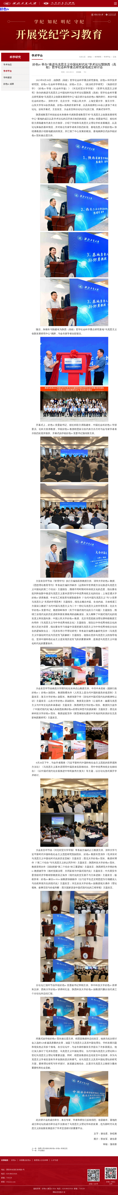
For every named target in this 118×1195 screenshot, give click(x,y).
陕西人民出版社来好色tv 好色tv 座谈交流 (52, 1148)
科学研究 (98, 57)
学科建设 (7, 77)
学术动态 (7, 64)
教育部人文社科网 (41, 1160)
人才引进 (54, 1160)
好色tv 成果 (8, 84)
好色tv (4, 9)
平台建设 (41, 1150)
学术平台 (7, 71)
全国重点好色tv (25, 1160)
